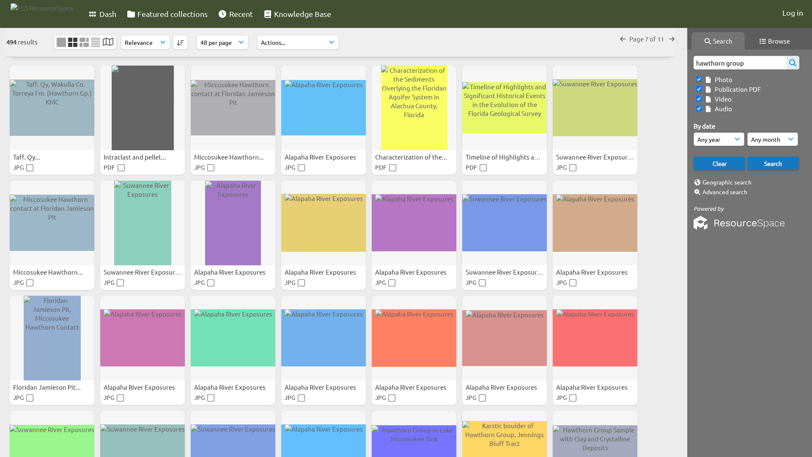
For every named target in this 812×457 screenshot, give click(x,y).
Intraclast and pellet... (135, 157)
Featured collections (172, 13)
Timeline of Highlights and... (507, 157)
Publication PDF (736, 89)
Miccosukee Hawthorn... (229, 157)
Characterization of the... (411, 157)
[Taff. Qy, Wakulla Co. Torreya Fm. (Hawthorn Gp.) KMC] (52, 108)
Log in (792, 12)
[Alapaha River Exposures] (323, 108)
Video (722, 99)
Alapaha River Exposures (321, 157)
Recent (240, 13)
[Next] (672, 39)
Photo (722, 79)
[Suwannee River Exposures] (595, 108)
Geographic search (727, 182)
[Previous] (622, 39)
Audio (722, 109)
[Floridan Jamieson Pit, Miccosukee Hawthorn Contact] (52, 338)
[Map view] (108, 43)
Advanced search (724, 191)
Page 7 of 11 (647, 39)
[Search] (792, 62)
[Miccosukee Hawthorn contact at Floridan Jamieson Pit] (233, 108)
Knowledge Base (301, 13)
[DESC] (180, 42)
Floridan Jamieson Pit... (47, 387)
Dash (107, 13)
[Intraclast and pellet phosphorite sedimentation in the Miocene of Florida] (142, 108)
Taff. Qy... (27, 157)
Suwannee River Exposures (595, 157)
